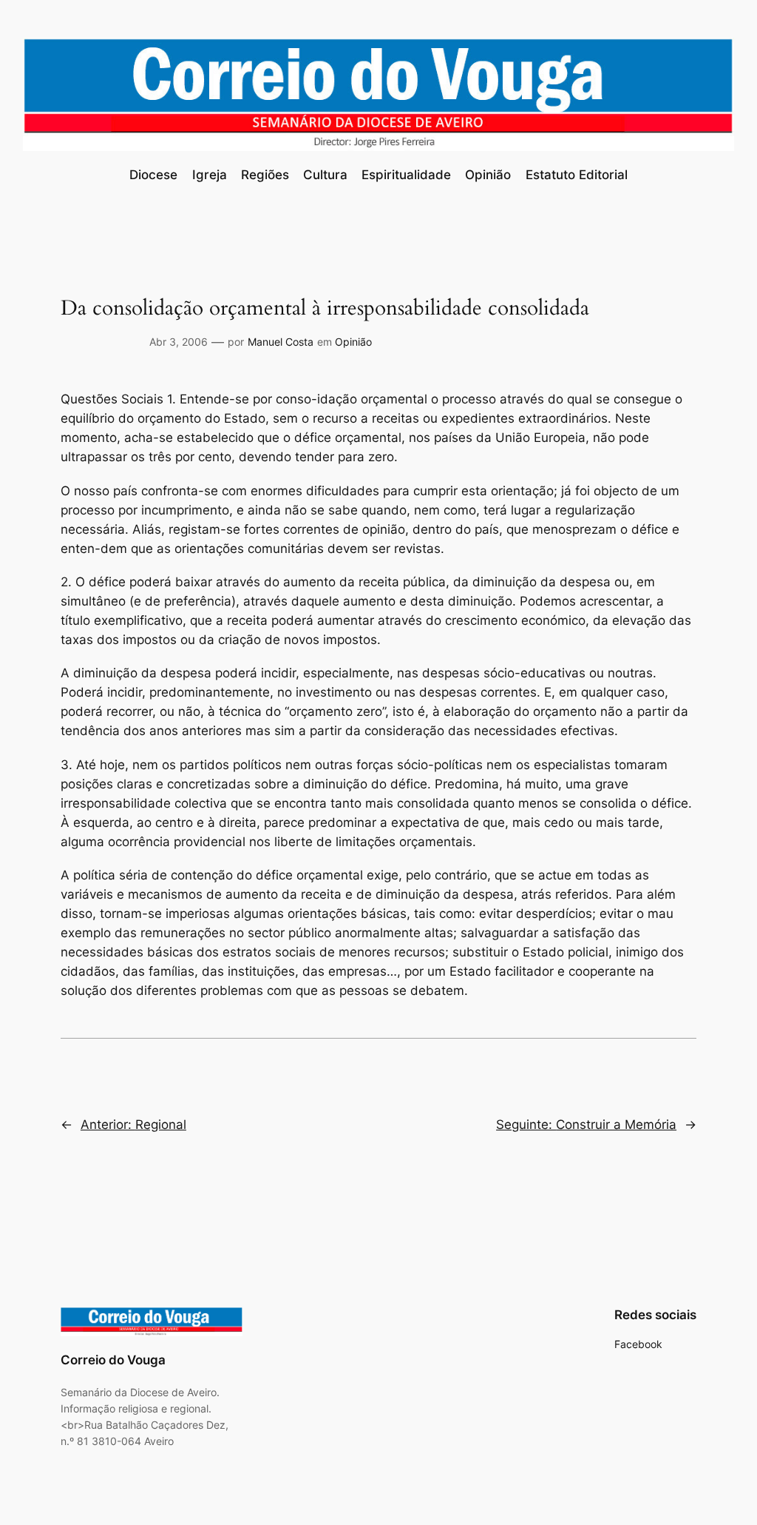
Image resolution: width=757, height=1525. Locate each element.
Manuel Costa (280, 341)
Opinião (353, 341)
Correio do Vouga (113, 1360)
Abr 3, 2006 (178, 341)
